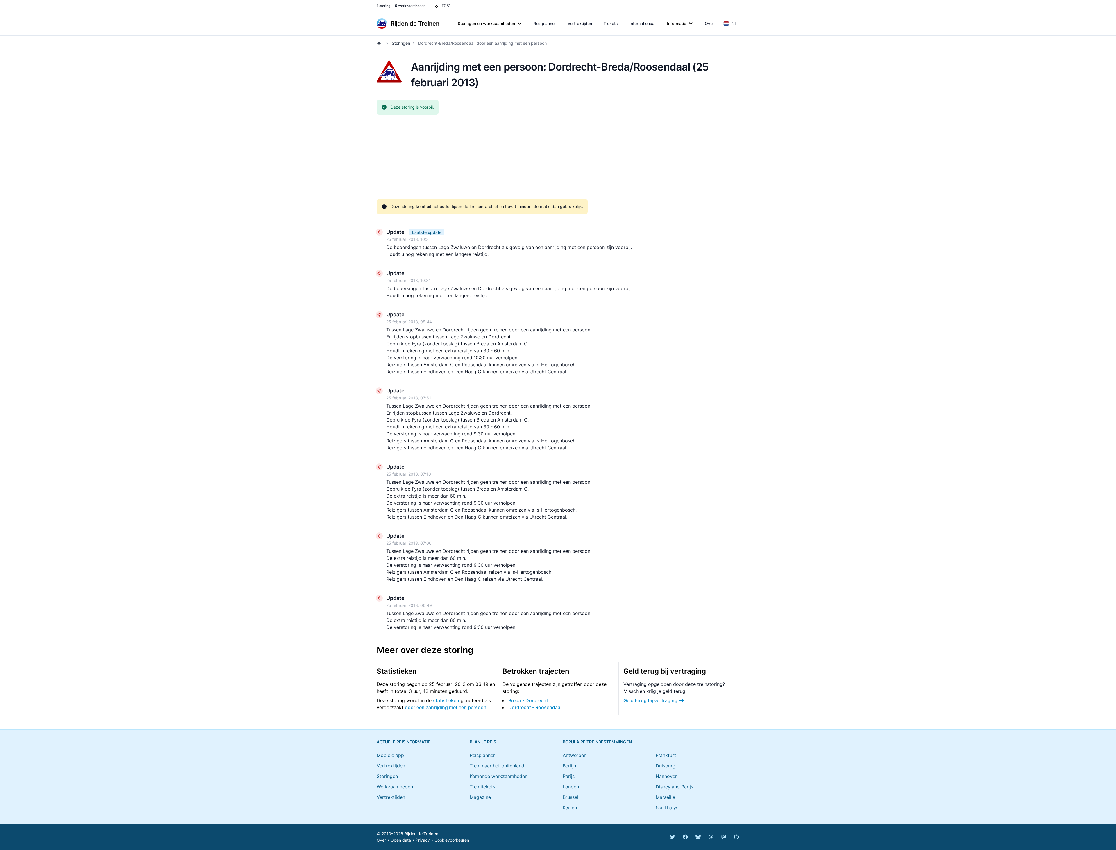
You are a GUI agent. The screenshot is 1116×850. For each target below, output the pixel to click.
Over (709, 23)
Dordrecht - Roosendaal (534, 707)
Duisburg (665, 766)
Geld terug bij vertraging (650, 700)
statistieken (446, 700)
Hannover (666, 776)
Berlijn (569, 766)
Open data (401, 840)
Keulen (570, 807)
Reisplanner (545, 23)
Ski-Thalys (667, 807)
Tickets (611, 23)
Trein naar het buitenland (497, 766)
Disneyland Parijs (674, 787)
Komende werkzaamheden (498, 776)
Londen (571, 787)
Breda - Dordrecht (528, 700)
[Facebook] (685, 837)
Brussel (570, 797)
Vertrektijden (580, 23)
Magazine (480, 797)
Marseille (665, 797)
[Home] (380, 43)
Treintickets (482, 787)
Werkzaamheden (395, 787)
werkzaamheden (410, 5)
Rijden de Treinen (421, 833)
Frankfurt (666, 755)
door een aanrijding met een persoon (446, 707)
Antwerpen (574, 755)
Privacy (423, 840)
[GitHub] (736, 837)
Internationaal (642, 23)
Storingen (401, 43)
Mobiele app (390, 755)
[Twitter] (672, 837)
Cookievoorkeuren (451, 840)
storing (383, 5)
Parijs (569, 776)
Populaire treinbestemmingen (597, 741)
